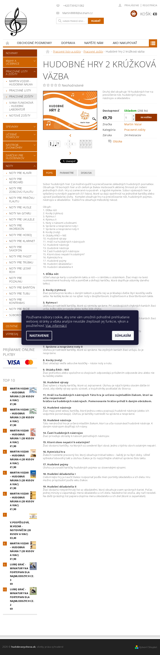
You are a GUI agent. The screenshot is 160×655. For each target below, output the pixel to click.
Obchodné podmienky (34, 43)
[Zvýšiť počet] (133, 115)
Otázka (117, 141)
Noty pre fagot (20, 256)
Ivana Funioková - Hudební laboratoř (21, 106)
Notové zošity (19, 115)
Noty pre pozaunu (15, 279)
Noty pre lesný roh (20, 270)
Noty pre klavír (20, 173)
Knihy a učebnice (13, 62)
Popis (49, 172)
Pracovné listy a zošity (17, 72)
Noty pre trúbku (21, 262)
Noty (9, 166)
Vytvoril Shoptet (148, 647)
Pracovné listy (20, 90)
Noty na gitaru (20, 213)
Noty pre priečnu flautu (21, 199)
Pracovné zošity (21, 96)
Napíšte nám (93, 43)
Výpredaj (12, 334)
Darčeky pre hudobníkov (15, 156)
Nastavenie (39, 335)
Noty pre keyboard (16, 180)
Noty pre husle (20, 207)
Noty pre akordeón (16, 227)
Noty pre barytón (22, 287)
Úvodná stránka (7, 42)
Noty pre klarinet (22, 241)
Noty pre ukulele (22, 219)
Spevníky (12, 126)
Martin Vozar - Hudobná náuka (21, 82)
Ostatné (12, 326)
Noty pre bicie (19, 309)
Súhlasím (123, 335)
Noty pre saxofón (15, 248)
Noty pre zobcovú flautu (21, 190)
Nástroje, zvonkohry (14, 146)
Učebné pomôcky (12, 135)
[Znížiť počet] (133, 119)
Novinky (12, 53)
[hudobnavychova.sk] (28, 24)
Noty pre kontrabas (17, 301)
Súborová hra (19, 315)
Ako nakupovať (125, 43)
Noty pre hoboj (20, 235)
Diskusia (86, 172)
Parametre (67, 172)
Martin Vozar (133, 124)
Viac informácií (56, 326)
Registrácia (150, 5)
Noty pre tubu (19, 293)
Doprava (68, 43)
